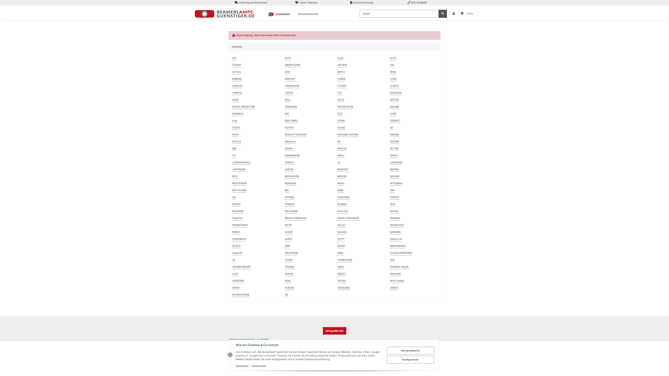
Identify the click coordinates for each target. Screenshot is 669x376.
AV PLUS (236, 71)
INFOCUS (342, 148)
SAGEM (289, 232)
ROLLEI (341, 225)
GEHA (235, 134)
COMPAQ (237, 92)
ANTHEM (342, 65)
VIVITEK (341, 280)
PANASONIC (343, 197)
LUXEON (289, 169)
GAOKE (341, 127)
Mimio (340, 183)
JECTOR (394, 148)
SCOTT (340, 239)
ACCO (288, 58)
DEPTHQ (394, 99)
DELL (287, 99)
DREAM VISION (345, 106)
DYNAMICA (238, 113)
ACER (340, 58)
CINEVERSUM (292, 85)
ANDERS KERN (292, 65)
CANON (341, 78)
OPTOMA (289, 197)
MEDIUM (394, 176)
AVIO (287, 71)
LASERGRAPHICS (241, 162)
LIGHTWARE (238, 169)
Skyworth (237, 253)
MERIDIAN (290, 183)
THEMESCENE (344, 259)
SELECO (236, 246)
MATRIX (394, 169)
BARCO (341, 71)
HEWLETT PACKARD (296, 134)
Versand (264, 339)
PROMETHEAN (240, 225)
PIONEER (289, 204)
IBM (234, 148)
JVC (234, 155)
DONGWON (291, 106)
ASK (392, 65)
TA (233, 259)
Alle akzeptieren (410, 350)
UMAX (340, 266)
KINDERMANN (292, 155)
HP (338, 141)
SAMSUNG (395, 232)
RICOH (288, 225)
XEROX (235, 287)
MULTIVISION (239, 190)
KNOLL (340, 155)
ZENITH (394, 287)
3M (286, 294)
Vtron (288, 280)
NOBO (340, 190)
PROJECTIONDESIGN (295, 218)
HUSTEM (394, 141)
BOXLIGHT (290, 78)
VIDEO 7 (341, 273)
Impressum (242, 365)
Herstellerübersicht (308, 14)
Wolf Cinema (397, 280)
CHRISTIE (237, 85)
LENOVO (289, 162)
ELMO (393, 113)
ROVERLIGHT (397, 225)
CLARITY (394, 85)
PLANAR (341, 204)
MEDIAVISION (292, 176)
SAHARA (342, 232)
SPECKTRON (291, 253)
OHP (392, 190)
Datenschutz (259, 365)
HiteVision (290, 141)
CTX (339, 92)
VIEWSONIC (238, 280)
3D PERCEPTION (240, 294)
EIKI (287, 113)
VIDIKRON (395, 273)
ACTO (393, 58)
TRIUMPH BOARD (241, 266)
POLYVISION (291, 211)
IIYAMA (289, 148)
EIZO (340, 113)
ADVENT (236, 65)
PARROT (394, 197)
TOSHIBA (289, 266)
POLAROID (237, 211)
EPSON (341, 120)
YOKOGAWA (343, 287)
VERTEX (289, 273)
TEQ (392, 259)
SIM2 (287, 246)
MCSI (234, 176)
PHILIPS (236, 204)
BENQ (393, 71)
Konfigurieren (410, 359)
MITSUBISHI (396, 183)
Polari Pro (237, 218)
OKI (234, 197)
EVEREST (395, 120)
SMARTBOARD (397, 246)
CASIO (393, 78)
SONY (340, 253)
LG (338, 162)
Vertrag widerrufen (335, 331)
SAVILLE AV (396, 239)
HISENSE (394, 134)
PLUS (392, 204)
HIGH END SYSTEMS (347, 134)
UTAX (235, 273)
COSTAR (289, 92)
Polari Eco (342, 211)
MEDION (341, 176)
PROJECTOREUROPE (348, 218)
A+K (234, 58)
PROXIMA (395, 218)
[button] (454, 13)
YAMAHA (289, 287)
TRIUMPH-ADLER (399, 266)
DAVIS (235, 99)
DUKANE (394, 106)
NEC (287, 190)
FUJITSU (289, 127)
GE (391, 127)
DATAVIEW (396, 92)
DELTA (340, 99)
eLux (234, 120)
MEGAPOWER (239, 183)
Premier (394, 211)
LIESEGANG (396, 162)
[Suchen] (443, 14)
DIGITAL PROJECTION (243, 106)
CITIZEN (341, 85)
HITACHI (236, 141)
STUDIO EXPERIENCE (401, 253)
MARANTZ (342, 169)
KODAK (394, 155)
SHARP (341, 246)
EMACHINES (291, 120)
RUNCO (236, 232)
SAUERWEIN (239, 239)
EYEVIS (236, 127)
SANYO (288, 239)
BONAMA (237, 78)
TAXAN (288, 259)
